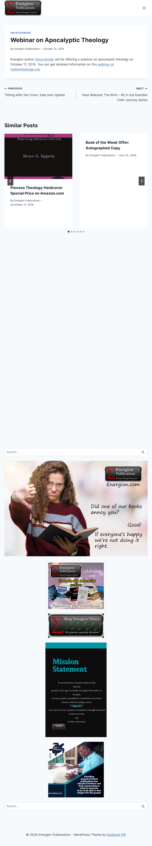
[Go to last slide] (10, 181)
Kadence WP (116, 835)
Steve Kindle (44, 59)
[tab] (69, 232)
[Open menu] (144, 8)
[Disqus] (76, 299)
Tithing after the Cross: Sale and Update (34, 92)
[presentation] (38, 156)
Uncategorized (20, 32)
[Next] (142, 181)
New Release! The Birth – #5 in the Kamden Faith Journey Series (115, 94)
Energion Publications (27, 48)
